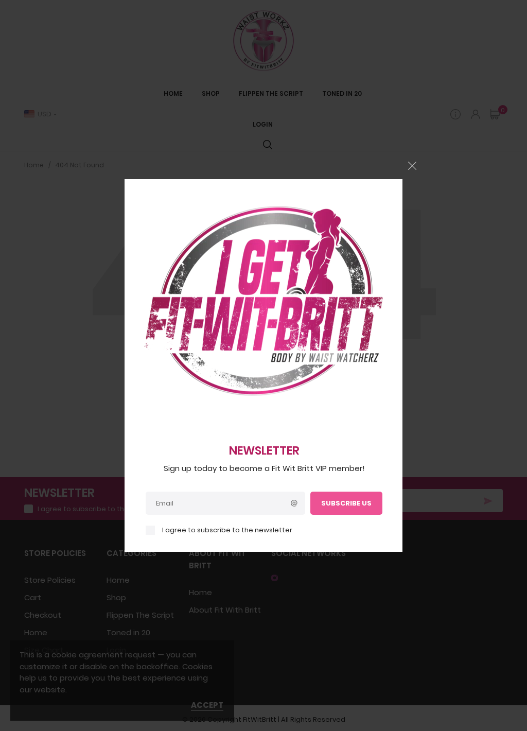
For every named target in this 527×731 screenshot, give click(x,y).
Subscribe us (346, 503)
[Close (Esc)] (412, 165)
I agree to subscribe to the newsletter (227, 530)
